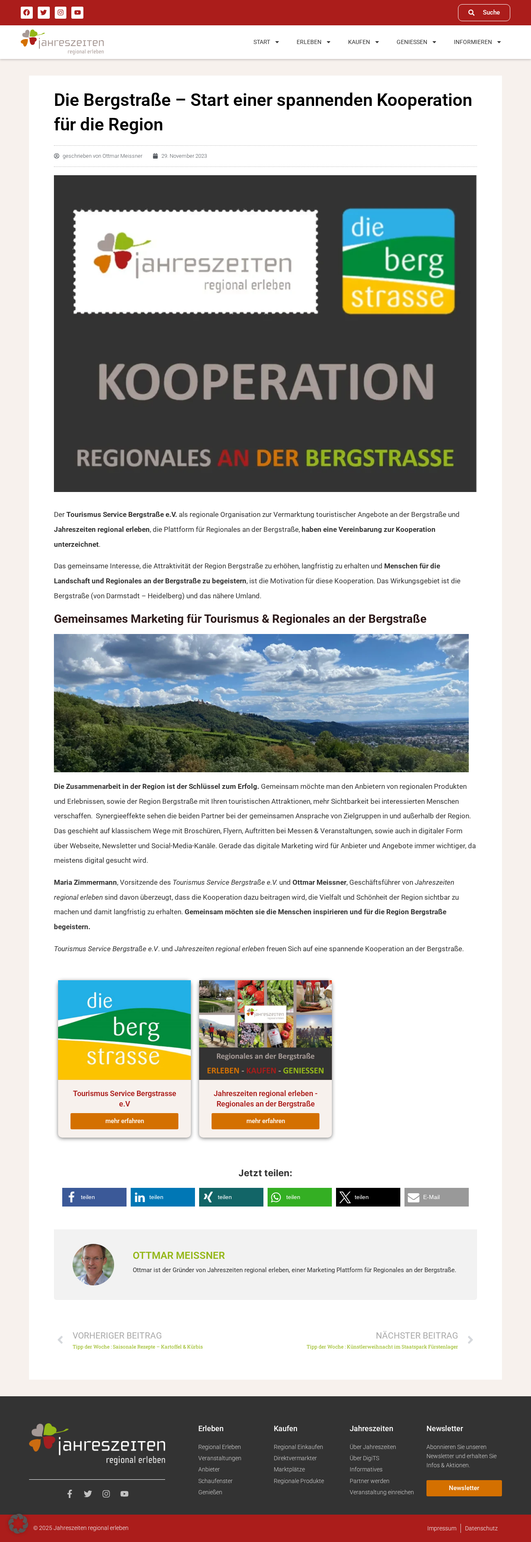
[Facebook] (27, 13)
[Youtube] (77, 13)
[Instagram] (61, 13)
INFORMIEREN (473, 42)
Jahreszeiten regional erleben (220, 949)
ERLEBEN (309, 42)
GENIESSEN (412, 42)
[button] (94, 1197)
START (261, 42)
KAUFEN (359, 42)
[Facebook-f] (70, 1494)
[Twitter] (44, 13)
